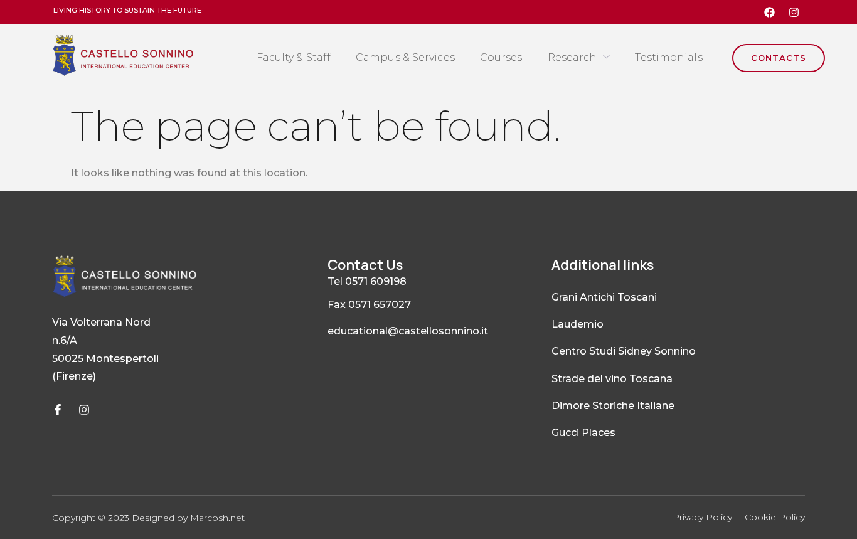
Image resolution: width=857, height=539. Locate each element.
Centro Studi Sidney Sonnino (623, 351)
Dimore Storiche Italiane (612, 406)
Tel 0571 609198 (367, 281)
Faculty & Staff (294, 57)
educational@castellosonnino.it (407, 331)
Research (572, 57)
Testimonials (668, 57)
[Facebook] (769, 12)
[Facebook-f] (57, 409)
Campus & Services (405, 57)
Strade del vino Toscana (612, 379)
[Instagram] (794, 12)
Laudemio (577, 324)
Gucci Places (583, 433)
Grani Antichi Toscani (604, 297)
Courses (501, 57)
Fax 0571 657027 (369, 305)
